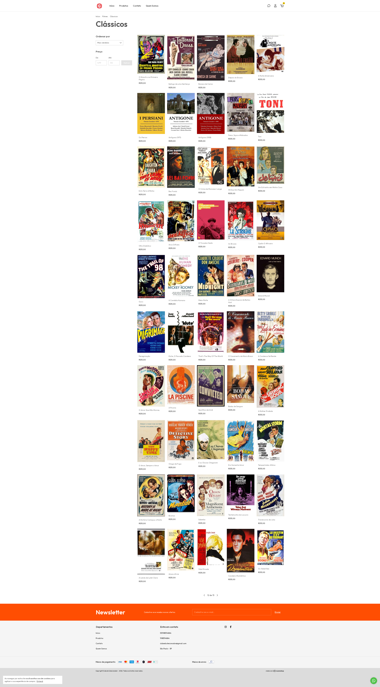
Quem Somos (152, 5)
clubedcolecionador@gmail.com (173, 643)
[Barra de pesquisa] (269, 6)
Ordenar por (103, 36)
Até (110, 58)
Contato (137, 5)
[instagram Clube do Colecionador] (225, 627)
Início (112, 5)
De (97, 58)
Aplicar (127, 63)
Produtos (123, 5)
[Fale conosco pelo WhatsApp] (373, 680)
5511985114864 (165, 633)
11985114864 (165, 638)
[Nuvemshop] (275, 671)
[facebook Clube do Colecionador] (230, 627)
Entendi (40, 681)
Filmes (105, 16)
